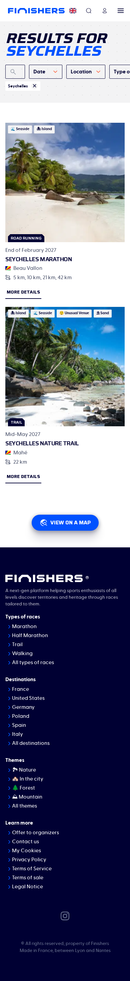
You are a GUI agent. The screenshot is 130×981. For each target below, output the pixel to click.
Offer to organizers (35, 832)
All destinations (31, 743)
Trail (17, 644)
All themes (24, 806)
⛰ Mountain (27, 797)
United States (28, 698)
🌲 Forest (23, 788)
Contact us (25, 841)
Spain (19, 725)
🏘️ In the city (27, 779)
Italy (17, 734)
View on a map (70, 522)
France (20, 689)
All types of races (33, 662)
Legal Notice (27, 886)
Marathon (24, 626)
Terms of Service (32, 868)
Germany (23, 707)
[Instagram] (65, 915)
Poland (20, 716)
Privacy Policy (29, 859)
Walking (22, 653)
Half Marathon (30, 635)
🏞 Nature (24, 770)
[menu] (121, 11)
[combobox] (45, 72)
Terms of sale (27, 877)
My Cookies (26, 850)
